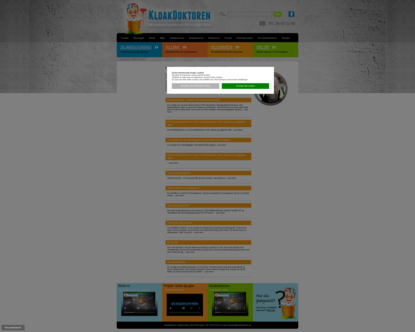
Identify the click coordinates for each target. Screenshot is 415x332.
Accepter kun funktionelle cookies (195, 86)
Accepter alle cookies (245, 86)
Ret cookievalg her (13, 327)
